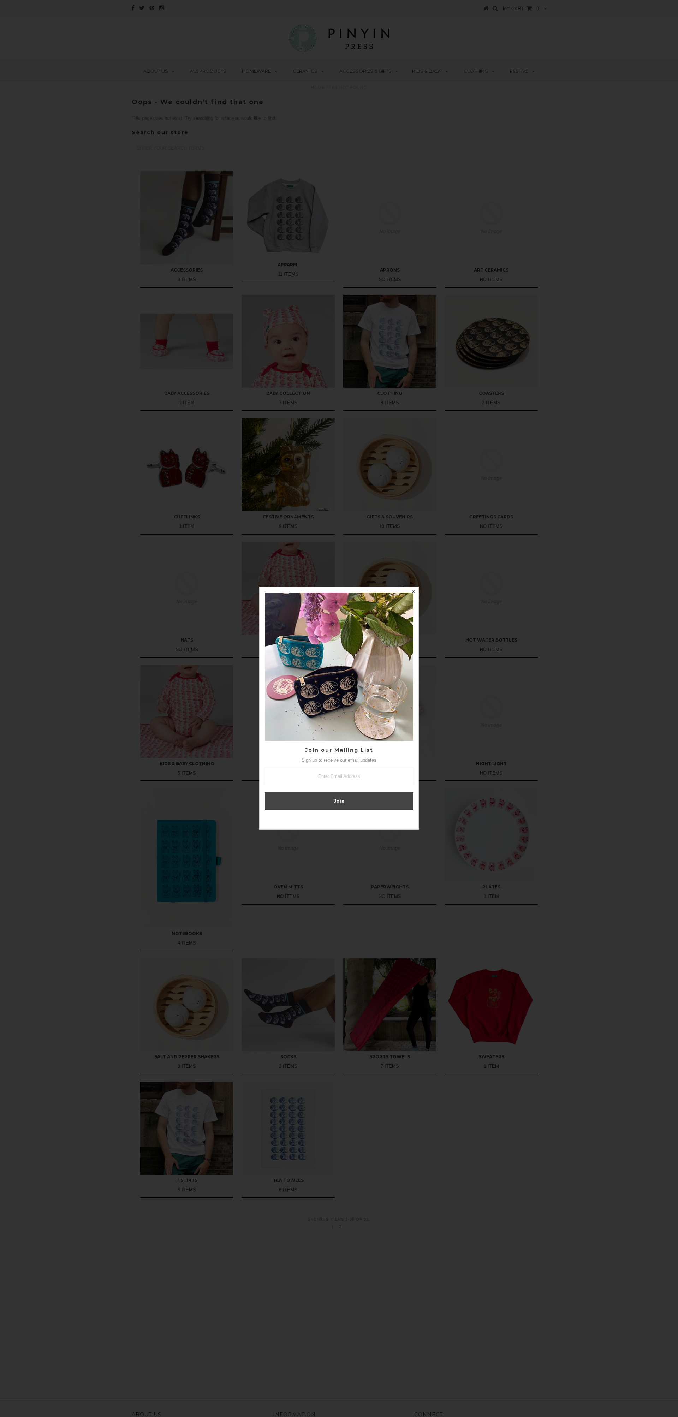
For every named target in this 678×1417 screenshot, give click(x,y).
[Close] (413, 592)
